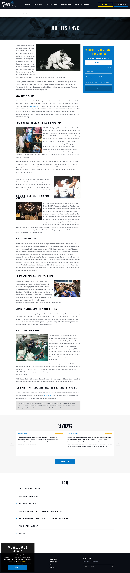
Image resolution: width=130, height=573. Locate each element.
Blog (51, 565)
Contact (52, 567)
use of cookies (22, 561)
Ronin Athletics (49, 395)
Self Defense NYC (52, 4)
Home (17, 13)
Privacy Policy (54, 562)
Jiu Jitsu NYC (38, 4)
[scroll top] (125, 568)
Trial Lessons (105, 4)
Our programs (66, 4)
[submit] (112, 566)
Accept (17, 567)
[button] (12, 443)
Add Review (65, 461)
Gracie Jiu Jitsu (33, 106)
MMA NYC (28, 4)
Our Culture (53, 559)
